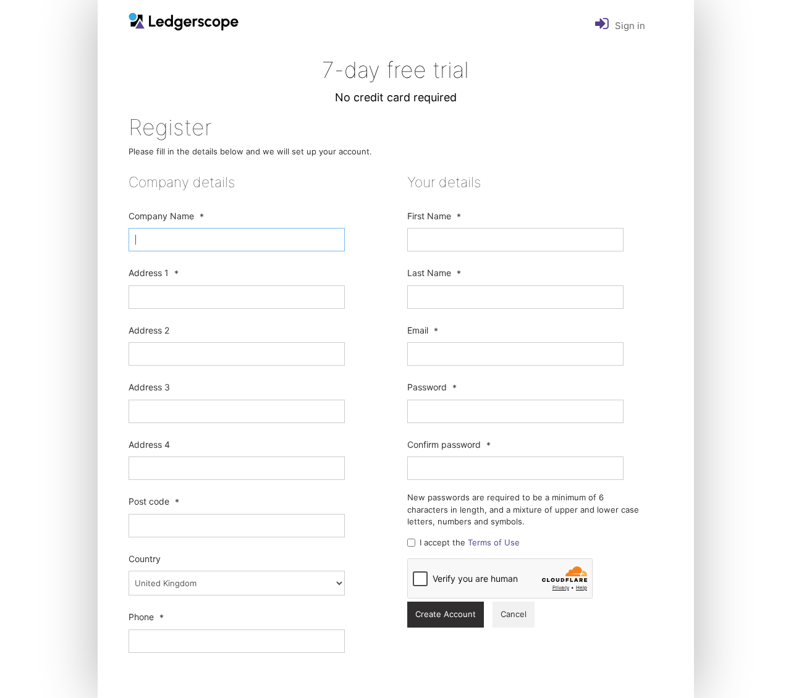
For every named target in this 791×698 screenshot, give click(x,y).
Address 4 (149, 444)
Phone (141, 617)
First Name (429, 216)
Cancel (514, 614)
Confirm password (444, 444)
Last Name (429, 272)
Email (417, 330)
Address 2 (149, 330)
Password (427, 387)
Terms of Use (494, 542)
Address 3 (149, 387)
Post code (149, 501)
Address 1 (149, 272)
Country (145, 558)
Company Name (161, 216)
